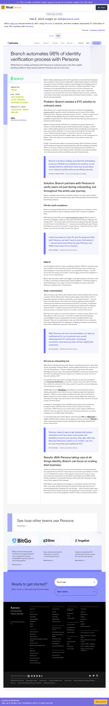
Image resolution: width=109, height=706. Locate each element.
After (58, 36)
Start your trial (101, 702)
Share (103, 8)
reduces (14, 23)
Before (51, 36)
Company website (97, 30)
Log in (50, 2)
